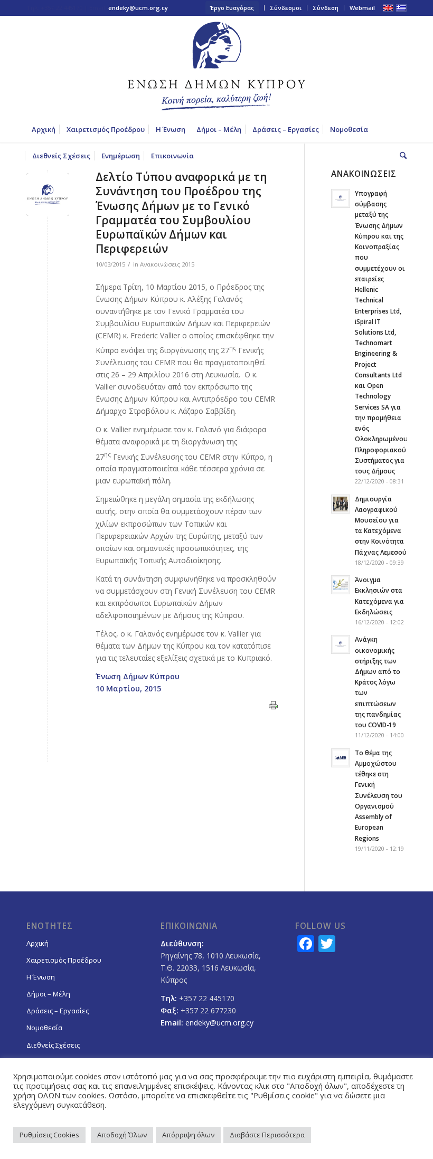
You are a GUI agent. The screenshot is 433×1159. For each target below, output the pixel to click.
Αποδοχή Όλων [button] (122, 1134)
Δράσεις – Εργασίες (57, 1010)
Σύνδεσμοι (286, 8)
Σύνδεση (325, 8)
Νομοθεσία (44, 1027)
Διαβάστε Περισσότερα (267, 1134)
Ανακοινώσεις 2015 (167, 264)
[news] (47, 194)
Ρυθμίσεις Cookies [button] (49, 1134)
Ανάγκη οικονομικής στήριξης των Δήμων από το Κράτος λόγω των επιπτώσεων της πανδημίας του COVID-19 (378, 682)
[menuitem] (232, 8)
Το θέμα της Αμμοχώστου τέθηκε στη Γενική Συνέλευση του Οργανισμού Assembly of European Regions (378, 795)
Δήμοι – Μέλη (48, 994)
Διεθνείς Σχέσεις (53, 1045)
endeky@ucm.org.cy (138, 8)
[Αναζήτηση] (400, 155)
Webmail (362, 8)
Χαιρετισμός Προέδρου (63, 960)
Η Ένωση (40, 977)
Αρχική (37, 943)
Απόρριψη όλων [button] (188, 1134)
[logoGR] (216, 66)
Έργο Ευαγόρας (232, 8)
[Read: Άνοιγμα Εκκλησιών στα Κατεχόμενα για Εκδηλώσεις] (340, 584)
